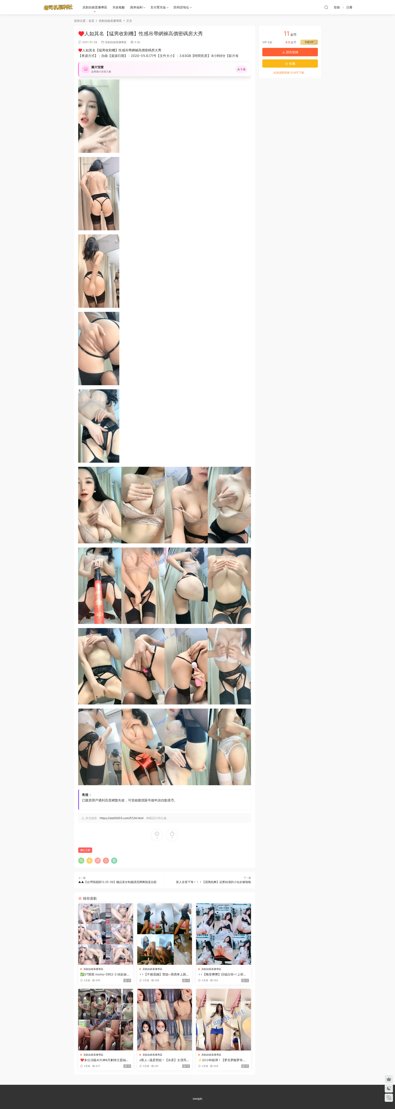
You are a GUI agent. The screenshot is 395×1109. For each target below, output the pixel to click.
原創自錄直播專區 (94, 7)
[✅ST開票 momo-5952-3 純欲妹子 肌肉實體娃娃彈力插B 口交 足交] (105, 934)
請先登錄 (291, 52)
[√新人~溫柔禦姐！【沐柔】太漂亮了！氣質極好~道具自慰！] (164, 1019)
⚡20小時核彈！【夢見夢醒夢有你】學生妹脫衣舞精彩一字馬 (220, 1060)
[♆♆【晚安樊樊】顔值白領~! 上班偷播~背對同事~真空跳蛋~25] (223, 934)
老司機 (58, 7)
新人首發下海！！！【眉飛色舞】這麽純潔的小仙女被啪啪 (213, 882)
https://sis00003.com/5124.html (121, 818)
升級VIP (309, 42)
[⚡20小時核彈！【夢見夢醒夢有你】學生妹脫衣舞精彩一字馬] (223, 1019)
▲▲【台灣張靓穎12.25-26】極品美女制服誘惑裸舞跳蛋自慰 (117, 882)
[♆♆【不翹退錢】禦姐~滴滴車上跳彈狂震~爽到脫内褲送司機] (164, 934)
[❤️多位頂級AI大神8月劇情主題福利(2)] (105, 1019)
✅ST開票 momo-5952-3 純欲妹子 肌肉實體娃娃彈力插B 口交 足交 (105, 974)
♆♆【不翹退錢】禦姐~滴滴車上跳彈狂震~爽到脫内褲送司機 (164, 974)
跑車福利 (136, 7)
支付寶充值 (158, 7)
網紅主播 (85, 850)
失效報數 (119, 7)
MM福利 (197, 1098)
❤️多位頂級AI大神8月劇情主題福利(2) (104, 1060)
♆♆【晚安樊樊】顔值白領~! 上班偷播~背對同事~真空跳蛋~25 (222, 974)
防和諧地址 (181, 7)
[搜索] (326, 7)
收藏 (291, 64)
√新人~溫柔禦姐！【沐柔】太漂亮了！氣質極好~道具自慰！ (162, 1060)
